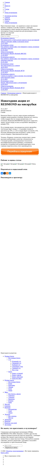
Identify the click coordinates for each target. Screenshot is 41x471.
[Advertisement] (19, 264)
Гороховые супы (17, 366)
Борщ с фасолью (17, 377)
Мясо (6, 392)
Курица (10, 401)
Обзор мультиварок (11, 12)
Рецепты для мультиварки (14, 451)
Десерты (7, 414)
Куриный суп (16, 361)
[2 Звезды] (11, 164)
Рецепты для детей (11, 423)
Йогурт (10, 418)
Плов (10, 389)
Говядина (11, 395)
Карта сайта (4, 453)
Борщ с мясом (16, 375)
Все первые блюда (14, 358)
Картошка (11, 385)
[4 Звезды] (25, 164)
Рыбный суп (16, 365)
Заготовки (8, 424)
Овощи (10, 387)
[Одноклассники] (7, 173)
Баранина (11, 399)
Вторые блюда (9, 380)
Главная (7, 2)
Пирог (10, 413)
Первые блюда (9, 356)
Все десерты (12, 416)
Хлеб (10, 411)
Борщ (10, 371)
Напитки (7, 421)
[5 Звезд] (32, 164)
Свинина (11, 397)
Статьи (7, 9)
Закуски (7, 404)
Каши (10, 383)
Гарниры (7, 406)
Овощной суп (16, 363)
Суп (9, 359)
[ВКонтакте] (2, 173)
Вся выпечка (12, 409)
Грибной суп (16, 368)
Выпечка (7, 407)
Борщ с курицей (17, 373)
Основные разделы (11, 16)
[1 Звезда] (4, 164)
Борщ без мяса (16, 378)
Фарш (10, 390)
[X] (4, 173)
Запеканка (8, 419)
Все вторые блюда (14, 382)
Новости (7, 6)
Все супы (15, 370)
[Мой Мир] (10, 173)
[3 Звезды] (18, 164)
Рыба (10, 402)
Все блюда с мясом (14, 394)
